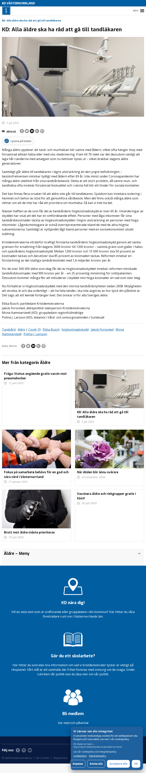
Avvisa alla (96, 763)
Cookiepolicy (80, 755)
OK (136, 763)
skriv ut (11, 131)
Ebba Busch (51, 329)
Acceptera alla (118, 763)
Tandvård (9, 329)
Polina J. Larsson (35, 334)
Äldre (21, 329)
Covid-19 (34, 329)
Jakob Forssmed (102, 329)
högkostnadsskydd (75, 329)
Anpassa (78, 763)
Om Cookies (42, 758)
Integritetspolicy (97, 755)
